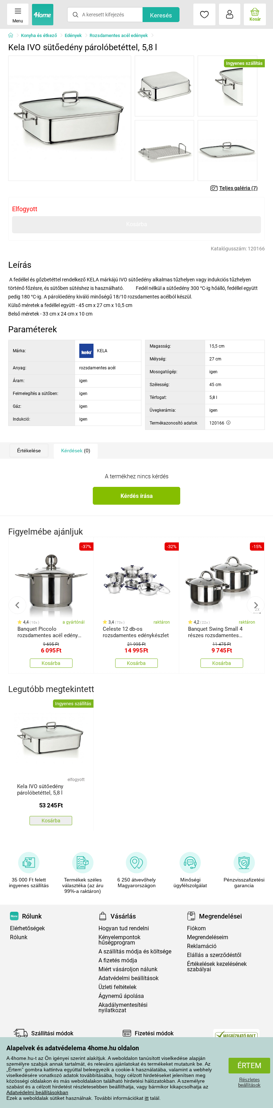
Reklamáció (201, 946)
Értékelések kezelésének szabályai (217, 966)
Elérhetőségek (27, 928)
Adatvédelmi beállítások (128, 978)
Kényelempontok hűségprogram (119, 940)
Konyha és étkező (39, 35)
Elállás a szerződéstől (214, 955)
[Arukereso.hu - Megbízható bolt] (236, 1035)
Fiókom (196, 928)
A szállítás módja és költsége (134, 951)
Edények (73, 35)
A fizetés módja (117, 960)
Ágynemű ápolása (121, 996)
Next (255, 605)
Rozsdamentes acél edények (119, 35)
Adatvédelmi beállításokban (37, 1092)
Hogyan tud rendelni (123, 928)
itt (147, 1098)
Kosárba (136, 224)
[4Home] (13, 35)
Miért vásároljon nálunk (127, 969)
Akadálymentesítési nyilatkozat (123, 1007)
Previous (17, 605)
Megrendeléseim (207, 937)
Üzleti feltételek (117, 987)
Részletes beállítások (249, 1082)
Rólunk (18, 937)
